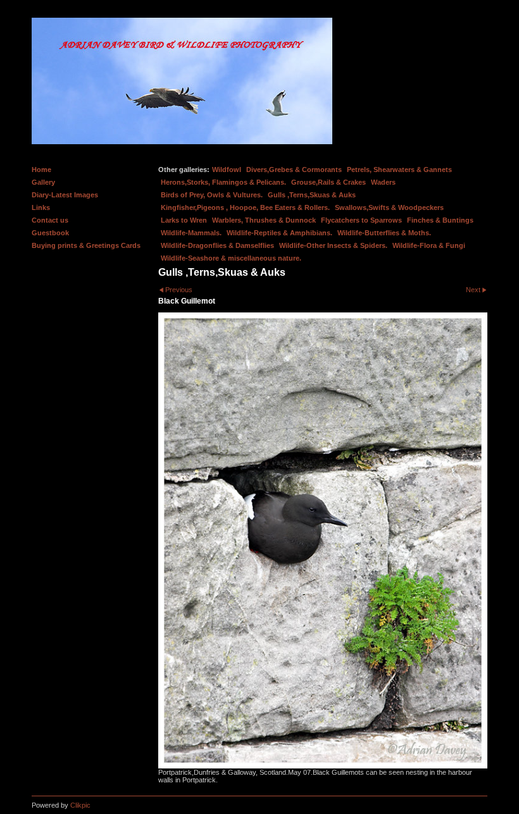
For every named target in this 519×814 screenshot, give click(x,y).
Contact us (50, 220)
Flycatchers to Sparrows (361, 220)
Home (41, 169)
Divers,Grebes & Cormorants (294, 169)
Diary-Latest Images (65, 195)
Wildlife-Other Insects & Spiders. (333, 245)
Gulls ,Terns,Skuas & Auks (312, 195)
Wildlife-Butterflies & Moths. (384, 233)
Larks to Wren (184, 220)
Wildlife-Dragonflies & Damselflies (217, 245)
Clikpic (80, 805)
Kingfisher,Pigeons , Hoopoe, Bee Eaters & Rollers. (245, 207)
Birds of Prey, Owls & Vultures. (212, 195)
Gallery (43, 182)
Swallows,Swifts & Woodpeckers (389, 207)
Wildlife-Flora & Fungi (428, 245)
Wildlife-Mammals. (191, 233)
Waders (383, 182)
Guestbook (50, 233)
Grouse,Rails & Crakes (328, 182)
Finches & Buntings (440, 220)
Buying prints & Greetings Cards (86, 245)
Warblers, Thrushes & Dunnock (264, 220)
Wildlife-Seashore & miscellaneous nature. (231, 258)
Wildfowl (226, 169)
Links (41, 207)
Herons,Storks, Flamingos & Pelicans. (223, 182)
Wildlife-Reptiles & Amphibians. (279, 233)
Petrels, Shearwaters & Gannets (399, 169)
